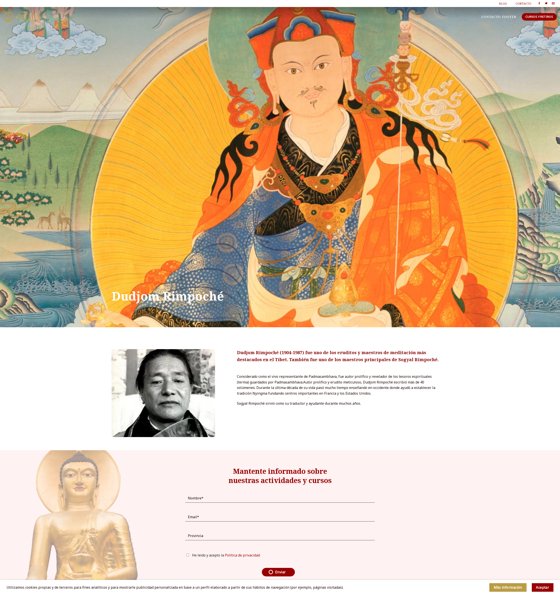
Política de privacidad (242, 555)
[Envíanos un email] (553, 3)
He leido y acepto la (225, 555)
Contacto (523, 3)
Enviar (280, 572)
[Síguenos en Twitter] (546, 3)
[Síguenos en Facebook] (539, 3)
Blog (503, 3)
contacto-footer (498, 17)
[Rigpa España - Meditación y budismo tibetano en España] (21, 17)
